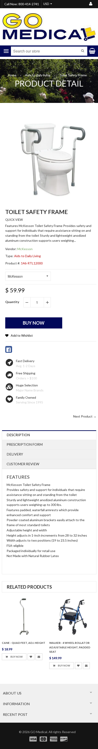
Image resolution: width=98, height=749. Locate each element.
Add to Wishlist (22, 335)
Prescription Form (25, 444)
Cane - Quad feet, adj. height (23, 642)
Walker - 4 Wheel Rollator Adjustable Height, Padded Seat (69, 647)
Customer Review (23, 464)
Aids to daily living (37, 75)
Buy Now (16, 656)
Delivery (15, 454)
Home (12, 75)
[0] (8, 349)
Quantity (12, 302)
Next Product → (84, 416)
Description (18, 435)
